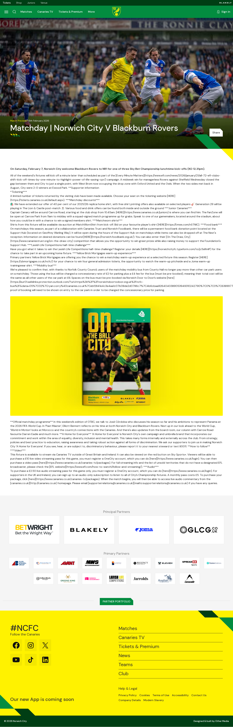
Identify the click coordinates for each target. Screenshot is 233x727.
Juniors (31, 3)
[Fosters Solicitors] (214, 563)
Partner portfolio (116, 601)
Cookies (144, 695)
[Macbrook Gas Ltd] (43, 563)
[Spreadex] (189, 563)
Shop (19, 3)
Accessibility (180, 695)
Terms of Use (160, 695)
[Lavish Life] (116, 579)
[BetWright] (34, 530)
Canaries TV (45, 11)
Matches (26, 11)
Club (123, 674)
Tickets (7, 3)
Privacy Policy (128, 695)
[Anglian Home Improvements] (165, 579)
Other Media (222, 721)
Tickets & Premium (71, 11)
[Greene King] (68, 579)
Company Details (130, 700)
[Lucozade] (189, 579)
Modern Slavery (153, 700)
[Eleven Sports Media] (165, 563)
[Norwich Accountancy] (92, 579)
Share (216, 132)
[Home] (116, 12)
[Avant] (68, 563)
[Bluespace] (116, 563)
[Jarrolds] (141, 579)
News (124, 656)
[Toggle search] (14, 12)
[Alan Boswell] (19, 563)
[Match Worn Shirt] (92, 563)
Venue (44, 3)
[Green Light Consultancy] (199, 530)
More (91, 11)
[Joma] (144, 530)
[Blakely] (225, 3)
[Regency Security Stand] (141, 563)
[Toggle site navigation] (6, 12)
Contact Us (198, 695)
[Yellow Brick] (43, 579)
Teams (126, 665)
